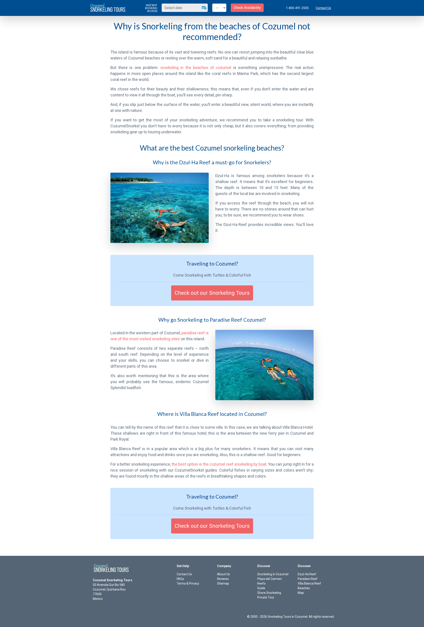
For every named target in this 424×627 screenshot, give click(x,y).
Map (301, 593)
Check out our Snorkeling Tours (212, 293)
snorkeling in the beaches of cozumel (195, 67)
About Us (223, 574)
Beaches (304, 588)
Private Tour (265, 597)
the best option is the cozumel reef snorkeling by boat (219, 464)
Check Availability (247, 8)
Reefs (261, 583)
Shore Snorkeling (269, 593)
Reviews (223, 579)
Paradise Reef (308, 579)
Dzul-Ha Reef (307, 574)
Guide (261, 588)
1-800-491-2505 (297, 8)
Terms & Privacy (188, 583)
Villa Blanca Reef (309, 583)
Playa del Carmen (269, 579)
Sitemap (223, 583)
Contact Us (323, 8)
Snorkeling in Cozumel (272, 574)
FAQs (180, 579)
